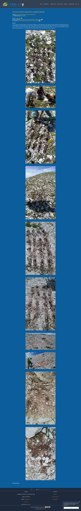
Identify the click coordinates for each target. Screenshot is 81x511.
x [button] (79, 501)
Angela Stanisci (18, 18)
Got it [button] (71, 507)
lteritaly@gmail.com (27, 499)
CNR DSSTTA (55, 499)
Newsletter (29, 504)
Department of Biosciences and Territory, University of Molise (31, 19)
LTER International (55, 496)
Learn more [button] (66, 505)
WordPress (44, 508)
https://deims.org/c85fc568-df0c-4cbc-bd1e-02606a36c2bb (25, 14)
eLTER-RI (55, 494)
